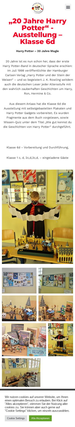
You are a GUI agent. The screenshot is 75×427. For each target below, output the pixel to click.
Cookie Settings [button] (16, 418)
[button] (68, 7)
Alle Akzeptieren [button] (40, 418)
